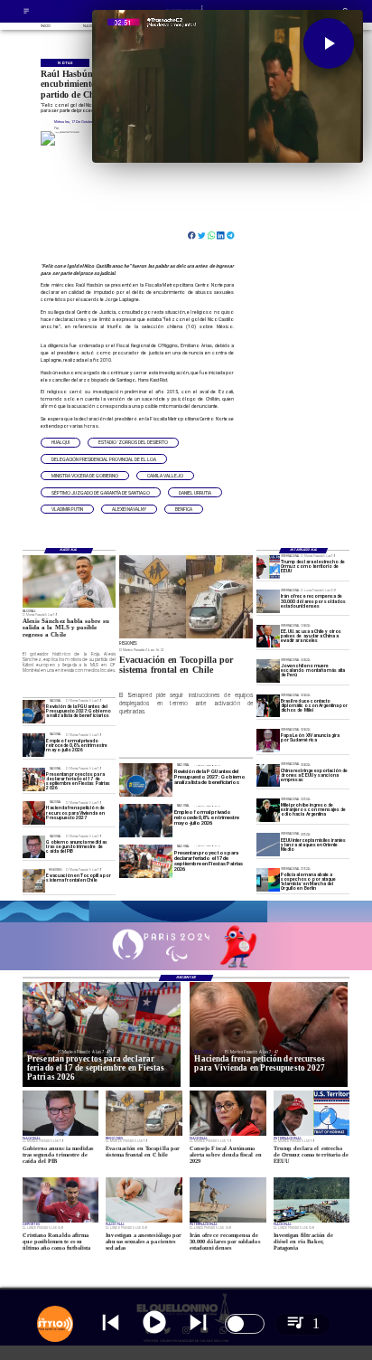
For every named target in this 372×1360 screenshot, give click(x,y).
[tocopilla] (34, 880)
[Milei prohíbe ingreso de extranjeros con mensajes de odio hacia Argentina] (268, 809)
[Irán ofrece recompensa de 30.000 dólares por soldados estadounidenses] (268, 601)
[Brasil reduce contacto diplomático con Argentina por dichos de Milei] (268, 705)
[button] (60, 443)
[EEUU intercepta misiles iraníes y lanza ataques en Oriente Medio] (268, 845)
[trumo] (268, 636)
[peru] (268, 670)
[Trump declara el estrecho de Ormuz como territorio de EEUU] (268, 566)
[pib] (34, 847)
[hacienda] (34, 812)
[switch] (245, 1324)
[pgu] (34, 711)
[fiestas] (34, 779)
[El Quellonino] (26, 13)
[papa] (268, 740)
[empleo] (34, 745)
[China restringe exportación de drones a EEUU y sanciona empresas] (268, 775)
